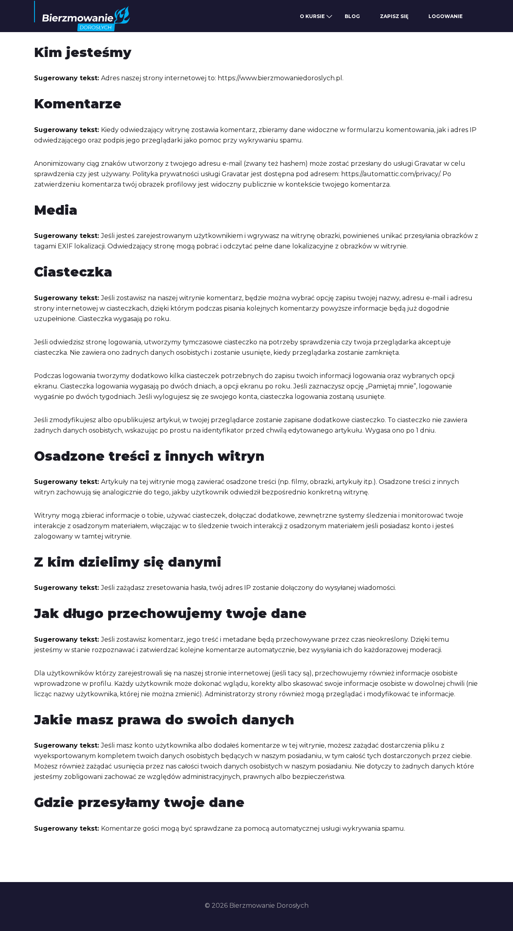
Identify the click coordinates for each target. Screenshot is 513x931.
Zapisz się (394, 16)
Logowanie (445, 16)
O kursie (312, 16)
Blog (352, 16)
